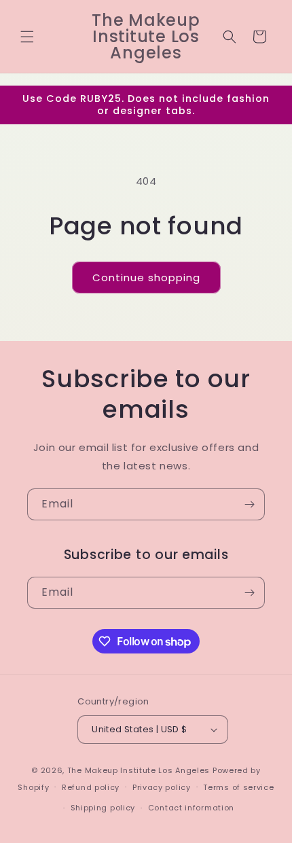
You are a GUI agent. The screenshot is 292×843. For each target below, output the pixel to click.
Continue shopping (146, 277)
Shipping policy (103, 807)
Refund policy (91, 787)
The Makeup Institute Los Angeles (138, 770)
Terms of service (238, 787)
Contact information (191, 807)
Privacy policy (161, 787)
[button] (27, 37)
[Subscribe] (249, 504)
